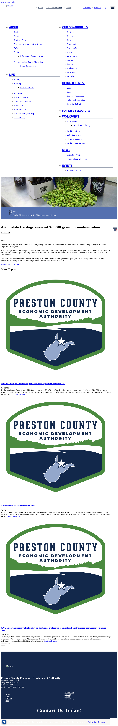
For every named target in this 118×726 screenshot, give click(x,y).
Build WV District (27, 88)
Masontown (72, 56)
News (66, 150)
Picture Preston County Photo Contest (30, 62)
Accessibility (69, 699)
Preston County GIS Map (24, 113)
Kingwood (71, 52)
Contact (68, 8)
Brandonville (72, 44)
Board (16, 36)
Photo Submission (28, 66)
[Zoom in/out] (9, 643)
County (8, 697)
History (17, 79)
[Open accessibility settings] (4, 722)
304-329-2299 (7, 685)
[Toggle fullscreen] (6, 643)
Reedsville (71, 64)
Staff (16, 32)
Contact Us (18, 52)
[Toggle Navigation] (112, 7)
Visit (7, 701)
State (69, 92)
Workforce (70, 116)
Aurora (69, 40)
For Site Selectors (76, 111)
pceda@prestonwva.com (15, 687)
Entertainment (20, 109)
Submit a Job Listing (81, 125)
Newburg (71, 60)
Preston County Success (77, 159)
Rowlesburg (72, 68)
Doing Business (73, 83)
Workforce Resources (76, 143)
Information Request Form (31, 56)
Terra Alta (71, 72)
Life (12, 75)
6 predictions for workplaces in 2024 (18, 505)
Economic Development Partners (28, 44)
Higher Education (74, 139)
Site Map (68, 695)
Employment (72, 121)
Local (69, 88)
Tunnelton (71, 76)
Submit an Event (74, 170)
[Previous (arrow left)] (2, 645)
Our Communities (75, 27)
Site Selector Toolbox (54, 8)
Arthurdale (71, 36)
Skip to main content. (8, 2)
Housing (17, 83)
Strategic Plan (20, 40)
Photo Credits (69, 693)
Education (18, 93)
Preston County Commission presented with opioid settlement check (33, 383)
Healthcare (18, 105)
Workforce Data (73, 131)
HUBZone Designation (76, 100)
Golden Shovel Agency (96, 722)
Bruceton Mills (73, 48)
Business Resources (75, 96)
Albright (70, 32)
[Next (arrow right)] (4, 645)
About (13, 27)
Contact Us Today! (59, 710)
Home (40, 8)
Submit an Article (74, 155)
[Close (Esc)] (2, 643)
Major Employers (74, 135)
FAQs (16, 48)
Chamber (9, 699)
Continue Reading (18, 394)
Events (67, 166)
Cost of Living (19, 118)
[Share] (4, 643)
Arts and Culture (21, 97)
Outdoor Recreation (22, 101)
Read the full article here (10, 265)
